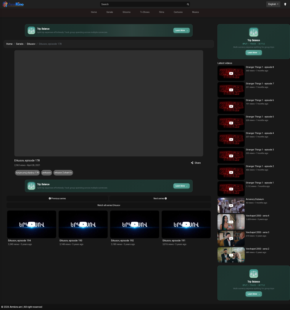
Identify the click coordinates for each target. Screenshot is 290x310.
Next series (159, 198)
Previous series (58, 198)
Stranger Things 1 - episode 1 (260, 183)
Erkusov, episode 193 (19, 240)
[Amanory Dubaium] (231, 205)
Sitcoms (126, 12)
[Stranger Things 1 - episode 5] (231, 122)
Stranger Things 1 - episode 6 (260, 100)
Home (94, 12)
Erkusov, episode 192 (71, 240)
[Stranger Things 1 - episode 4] (231, 139)
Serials (109, 12)
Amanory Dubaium (255, 199)
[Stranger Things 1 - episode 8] (231, 73)
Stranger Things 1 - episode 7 (260, 83)
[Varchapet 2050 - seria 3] (231, 238)
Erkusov (31, 43)
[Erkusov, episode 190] (186, 224)
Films (161, 12)
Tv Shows (145, 12)
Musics (195, 12)
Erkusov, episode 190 (174, 240)
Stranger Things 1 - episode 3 (260, 149)
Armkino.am (16, 306)
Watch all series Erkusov (108, 205)
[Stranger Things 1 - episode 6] (231, 106)
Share (198, 162)
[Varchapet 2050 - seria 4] (231, 221)
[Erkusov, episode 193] (31, 224)
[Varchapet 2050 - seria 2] (231, 255)
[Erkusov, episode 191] (134, 224)
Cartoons (178, 12)
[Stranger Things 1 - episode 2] (231, 172)
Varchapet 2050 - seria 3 (257, 232)
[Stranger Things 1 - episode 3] (231, 155)
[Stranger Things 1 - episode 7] (231, 89)
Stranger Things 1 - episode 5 (260, 116)
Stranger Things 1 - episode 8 (260, 67)
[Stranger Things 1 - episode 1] (231, 188)
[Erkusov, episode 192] (83, 224)
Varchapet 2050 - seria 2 (257, 249)
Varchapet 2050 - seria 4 (257, 215)
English (272, 4)
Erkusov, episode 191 (122, 240)
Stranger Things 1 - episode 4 (260, 133)
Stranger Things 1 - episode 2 (260, 166)
